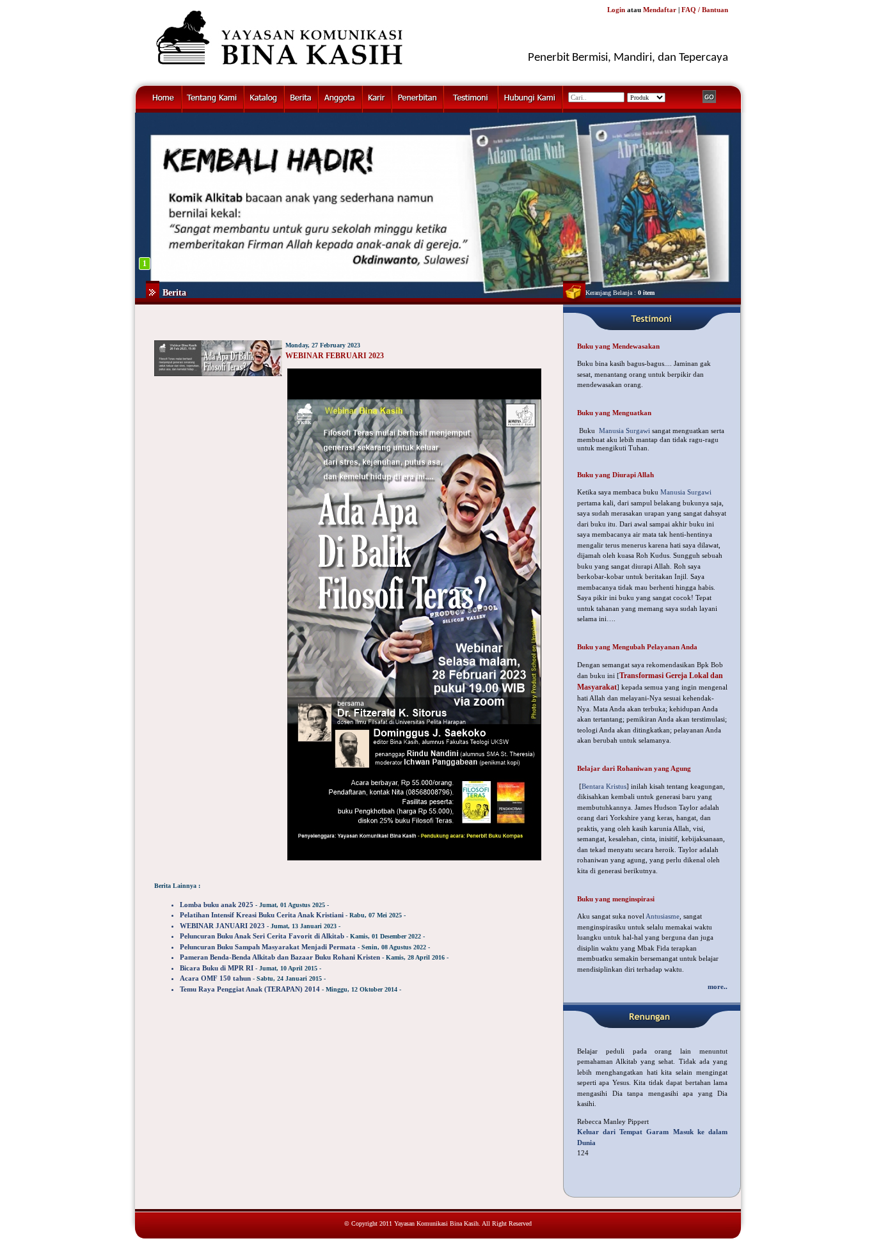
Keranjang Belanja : (620, 292)
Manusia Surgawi (624, 430)
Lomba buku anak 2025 (216, 904)
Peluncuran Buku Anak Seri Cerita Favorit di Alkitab (262, 936)
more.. (717, 986)
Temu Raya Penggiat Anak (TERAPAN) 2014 (250, 989)
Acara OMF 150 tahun (215, 978)
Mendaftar (659, 9)
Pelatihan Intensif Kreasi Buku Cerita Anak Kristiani (262, 915)
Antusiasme (662, 916)
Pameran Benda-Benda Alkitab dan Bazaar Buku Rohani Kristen (280, 957)
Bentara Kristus (604, 786)
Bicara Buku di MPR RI (216, 968)
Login (616, 9)
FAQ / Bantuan (704, 9)
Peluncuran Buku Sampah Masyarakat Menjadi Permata (268, 947)
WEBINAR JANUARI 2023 (222, 926)
